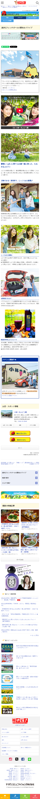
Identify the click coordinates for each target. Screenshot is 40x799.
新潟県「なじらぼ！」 (26, 771)
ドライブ (20, 17)
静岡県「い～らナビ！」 (26, 776)
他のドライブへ (21, 433)
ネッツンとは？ (33, 17)
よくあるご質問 (24, 736)
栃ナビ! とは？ (20, 725)
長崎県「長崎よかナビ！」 (27, 770)
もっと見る (35, 635)
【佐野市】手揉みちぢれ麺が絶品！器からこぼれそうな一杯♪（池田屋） (29, 550)
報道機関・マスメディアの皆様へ (10, 750)
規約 (3, 740)
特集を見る (35, 797)
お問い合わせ (24, 740)
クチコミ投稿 (33, 425)
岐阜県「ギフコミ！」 (14, 773)
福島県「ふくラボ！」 (14, 771)
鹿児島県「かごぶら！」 (26, 778)
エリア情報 (25, 797)
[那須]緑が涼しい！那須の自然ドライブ (32, 463)
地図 (20, 425)
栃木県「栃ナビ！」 (15, 768)
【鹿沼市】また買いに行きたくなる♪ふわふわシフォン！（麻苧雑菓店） (29, 525)
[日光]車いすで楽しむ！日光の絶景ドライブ (8, 463)
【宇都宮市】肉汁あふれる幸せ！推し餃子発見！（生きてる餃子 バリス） (10, 526)
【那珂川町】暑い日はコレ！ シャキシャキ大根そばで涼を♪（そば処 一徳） (10, 550)
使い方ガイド (5, 736)
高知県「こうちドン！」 (26, 779)
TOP (7, 17)
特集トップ (20, 462)
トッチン (11, 88)
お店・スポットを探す (5, 797)
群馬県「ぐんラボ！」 (14, 775)
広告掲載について (6, 747)
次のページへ (21, 440)
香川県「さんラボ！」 (26, 775)
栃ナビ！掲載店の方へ (26, 747)
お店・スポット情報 (7, 425)
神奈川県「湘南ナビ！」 (14, 776)
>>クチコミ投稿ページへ (9, 395)
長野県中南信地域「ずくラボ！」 (29, 773)
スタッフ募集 (5, 754)
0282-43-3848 (22, 421)
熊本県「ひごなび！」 (26, 768)
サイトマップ (5, 743)
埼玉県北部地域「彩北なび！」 (12, 779)
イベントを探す (15, 797)
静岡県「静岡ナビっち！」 (13, 770)
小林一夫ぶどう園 (20, 412)
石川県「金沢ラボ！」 (14, 778)
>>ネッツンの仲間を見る (9, 90)
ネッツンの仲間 (7, 20)
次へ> (20, 448)
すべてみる (20, 559)
